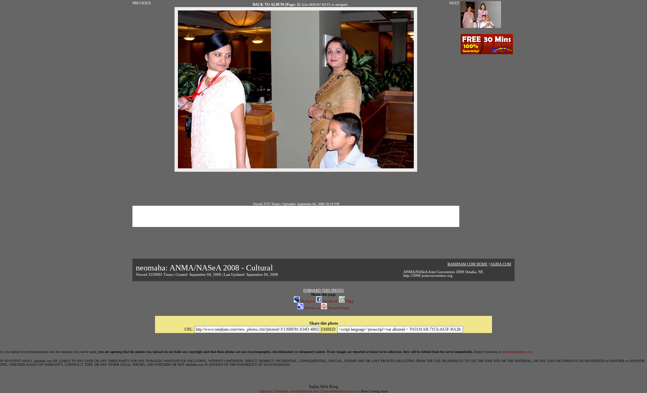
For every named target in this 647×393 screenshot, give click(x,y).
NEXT (454, 3)
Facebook (330, 301)
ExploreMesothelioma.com (339, 391)
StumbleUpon (338, 308)
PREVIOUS (141, 3)
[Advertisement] (295, 187)
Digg (349, 301)
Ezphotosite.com (307, 391)
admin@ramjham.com (517, 352)
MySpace (307, 301)
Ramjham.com (285, 391)
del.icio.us (311, 308)
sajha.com (266, 391)
